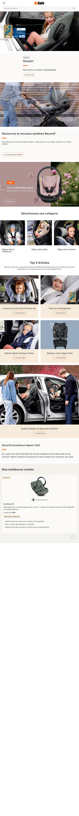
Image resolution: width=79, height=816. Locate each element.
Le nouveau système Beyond (13, 154)
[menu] (4, 3)
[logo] (39, 3)
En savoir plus (29, 75)
